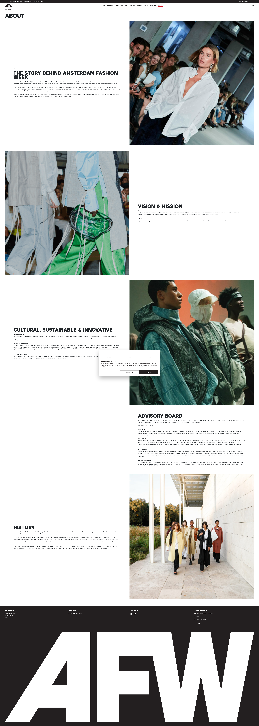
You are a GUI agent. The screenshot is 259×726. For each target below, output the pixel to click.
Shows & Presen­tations (121, 5)
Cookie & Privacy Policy (10, 613)
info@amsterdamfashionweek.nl (75, 613)
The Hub (146, 5)
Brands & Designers (136, 5)
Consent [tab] (109, 357)
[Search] (253, 6)
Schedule (110, 5)
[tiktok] (140, 614)
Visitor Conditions (9, 615)
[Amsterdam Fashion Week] (8, 5)
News (103, 5)
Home (6, 9)
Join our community (244, 1)
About (160, 5)
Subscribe (197, 623)
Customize (128, 372)
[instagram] (132, 614)
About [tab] (149, 357)
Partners (153, 5)
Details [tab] (129, 357)
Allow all (149, 372)
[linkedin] (136, 614)
